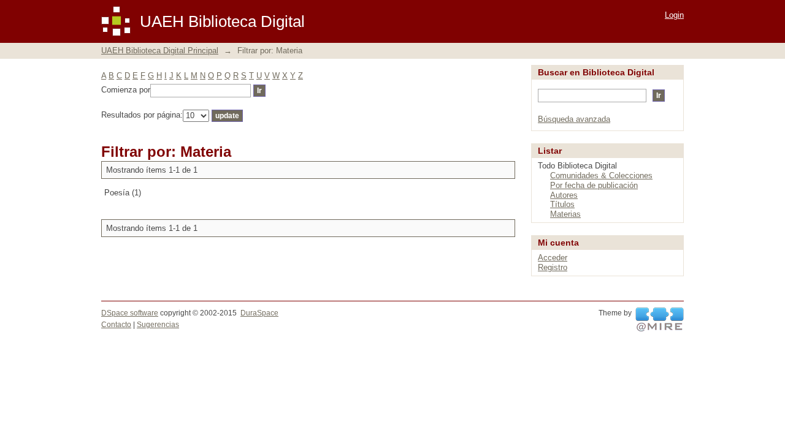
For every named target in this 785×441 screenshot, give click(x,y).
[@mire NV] (659, 319)
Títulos (562, 204)
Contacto (116, 324)
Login (674, 15)
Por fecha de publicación (594, 185)
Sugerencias (158, 324)
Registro (552, 267)
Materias (565, 214)
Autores (564, 195)
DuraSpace (259, 313)
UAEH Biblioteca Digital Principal (159, 50)
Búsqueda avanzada (574, 119)
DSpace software (129, 313)
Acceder (552, 257)
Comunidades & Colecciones (601, 175)
